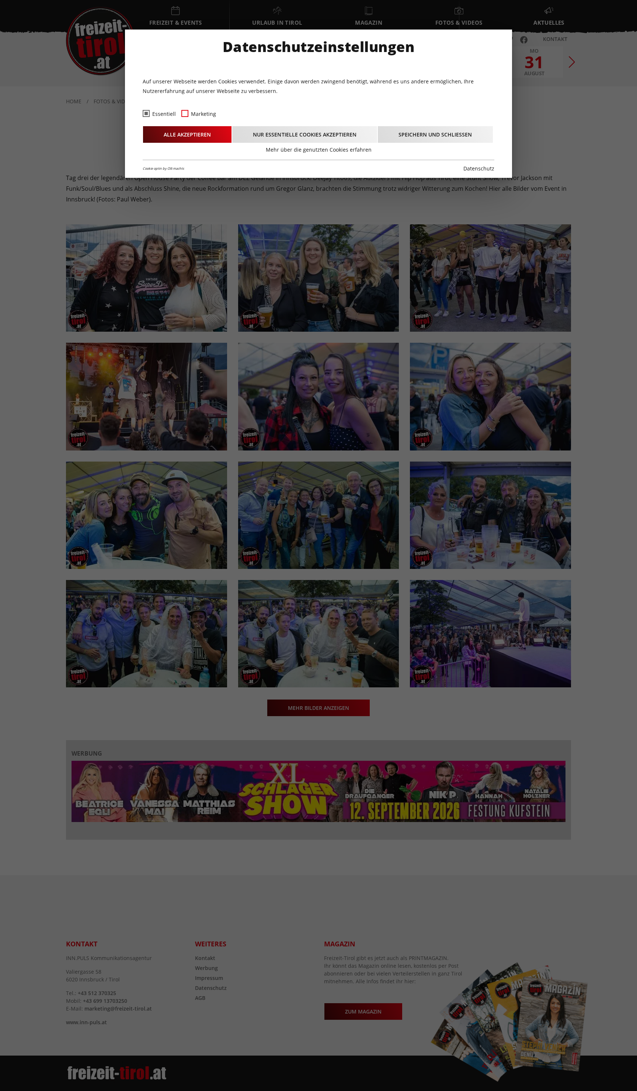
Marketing (203, 114)
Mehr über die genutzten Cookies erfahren (319, 149)
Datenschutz (478, 168)
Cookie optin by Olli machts (163, 168)
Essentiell (164, 114)
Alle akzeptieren (187, 134)
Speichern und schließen (435, 134)
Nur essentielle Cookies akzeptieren (304, 134)
